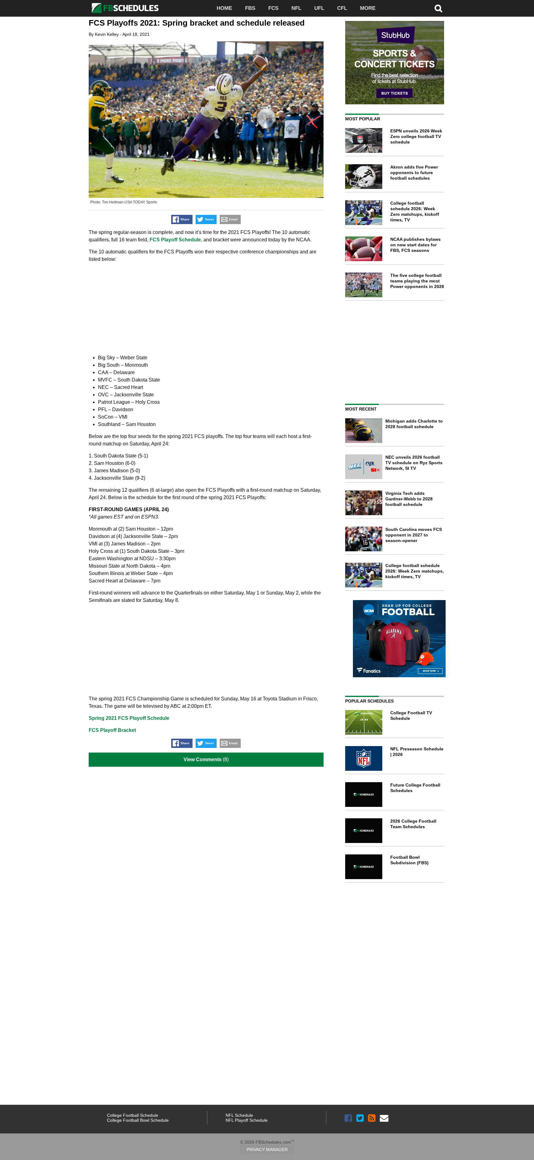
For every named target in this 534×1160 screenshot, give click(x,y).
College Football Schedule (132, 1115)
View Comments (203, 759)
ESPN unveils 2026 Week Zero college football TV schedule (416, 136)
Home (224, 8)
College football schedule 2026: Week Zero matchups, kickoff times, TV (414, 571)
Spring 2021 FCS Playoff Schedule (129, 718)
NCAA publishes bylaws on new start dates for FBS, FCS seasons (415, 245)
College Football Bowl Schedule (138, 1120)
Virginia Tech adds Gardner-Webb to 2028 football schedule (409, 499)
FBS (250, 8)
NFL (296, 8)
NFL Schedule (239, 1115)
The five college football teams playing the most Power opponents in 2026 (417, 281)
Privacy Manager (267, 1149)
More (367, 8)
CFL (342, 8)
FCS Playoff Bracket (112, 730)
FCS (273, 8)
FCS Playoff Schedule (175, 239)
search (438, 8)
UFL (319, 8)
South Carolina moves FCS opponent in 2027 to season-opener (413, 535)
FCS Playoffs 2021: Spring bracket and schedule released (197, 22)
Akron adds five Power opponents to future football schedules (414, 173)
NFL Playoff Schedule (247, 1120)
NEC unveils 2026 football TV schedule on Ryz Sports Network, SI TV (414, 463)
